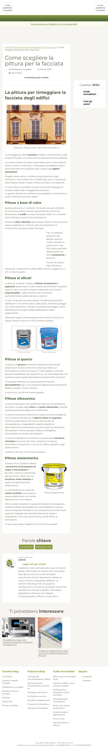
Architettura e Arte (37, 696)
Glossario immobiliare (38, 704)
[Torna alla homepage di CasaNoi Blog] (54, 735)
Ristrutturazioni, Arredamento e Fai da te (34, 47)
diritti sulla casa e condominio (61, 706)
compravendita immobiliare (60, 700)
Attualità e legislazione (39, 700)
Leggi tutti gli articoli (34, 564)
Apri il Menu (54, 18)
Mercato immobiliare (38, 708)
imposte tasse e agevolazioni (60, 713)
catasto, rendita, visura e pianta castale (64, 684)
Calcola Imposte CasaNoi (10, 681)
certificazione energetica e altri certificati (61, 692)
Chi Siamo (7, 676)
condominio (26, 547)
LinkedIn (86, 680)
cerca (104, 18)
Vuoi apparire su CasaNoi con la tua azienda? (54, 24)
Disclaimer (7, 701)
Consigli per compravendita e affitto (39, 677)
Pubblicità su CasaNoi (12, 687)
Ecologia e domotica (37, 692)
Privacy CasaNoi (10, 705)
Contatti (6, 697)
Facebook (87, 676)
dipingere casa (43, 547)
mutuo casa (59, 718)
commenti (15, 73)
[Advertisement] (54, 34)
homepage (3, 18)
